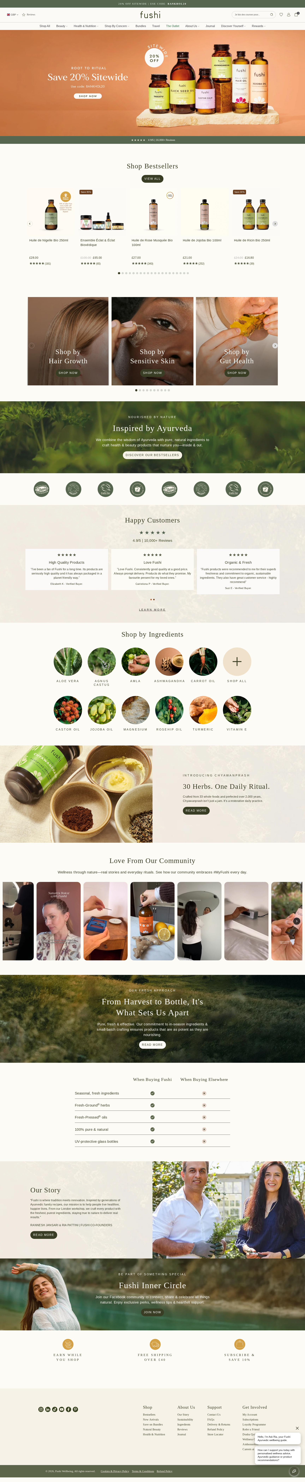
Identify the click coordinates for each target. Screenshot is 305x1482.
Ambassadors (250, 1444)
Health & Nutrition (85, 26)
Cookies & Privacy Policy (115, 1471)
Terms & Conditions (143, 1471)
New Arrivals (151, 1419)
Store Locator (215, 1434)
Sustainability (185, 1419)
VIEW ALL (152, 178)
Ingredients (183, 1424)
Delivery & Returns (218, 1424)
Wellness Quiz (251, 1439)
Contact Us (213, 1414)
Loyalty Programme (254, 1424)
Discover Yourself (232, 26)
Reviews (182, 1429)
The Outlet (172, 26)
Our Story (183, 1414)
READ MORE (152, 1044)
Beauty (60, 26)
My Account (250, 1414)
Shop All (45, 26)
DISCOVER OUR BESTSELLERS (152, 455)
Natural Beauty (152, 1429)
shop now (152, 372)
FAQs (210, 1419)
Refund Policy (215, 1429)
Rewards (257, 26)
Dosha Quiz (249, 1434)
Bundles (141, 26)
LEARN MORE (152, 609)
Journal (210, 26)
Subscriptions (250, 1419)
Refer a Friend (251, 1429)
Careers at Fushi (252, 1449)
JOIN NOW (152, 1312)
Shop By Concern (116, 26)
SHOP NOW (68, 372)
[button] (119, 273)
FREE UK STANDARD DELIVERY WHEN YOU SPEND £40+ (152, 3)
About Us (191, 26)
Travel (156, 26)
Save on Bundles (153, 1424)
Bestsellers (149, 1414)
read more (196, 810)
